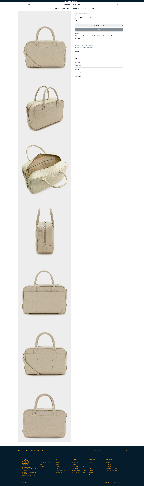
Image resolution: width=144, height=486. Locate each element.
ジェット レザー (95, 13)
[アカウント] (117, 4)
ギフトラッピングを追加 (99, 25)
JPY (29, 4)
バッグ (80, 13)
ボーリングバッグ (86, 13)
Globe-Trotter (110, 482)
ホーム (76, 13)
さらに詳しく (78, 38)
